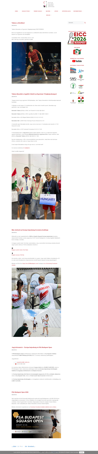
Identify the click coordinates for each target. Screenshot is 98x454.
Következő (31, 446)
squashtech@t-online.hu (23, 362)
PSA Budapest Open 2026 (20, 392)
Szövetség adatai (66, 11)
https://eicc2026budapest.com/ (30, 263)
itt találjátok (26, 148)
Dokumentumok (77, 11)
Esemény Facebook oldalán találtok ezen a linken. (43, 407)
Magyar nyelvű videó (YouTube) (20, 250)
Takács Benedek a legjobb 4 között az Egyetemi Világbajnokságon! (34, 94)
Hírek (16, 11)
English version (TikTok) (18, 255)
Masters (48, 11)
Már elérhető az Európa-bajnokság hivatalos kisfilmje (30, 230)
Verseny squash (38, 11)
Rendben (81, 452)
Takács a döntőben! (18, 23)
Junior (56, 11)
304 (26, 446)
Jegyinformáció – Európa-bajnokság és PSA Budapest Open (32, 347)
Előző (14, 446)
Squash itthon (26, 11)
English (48, 15)
